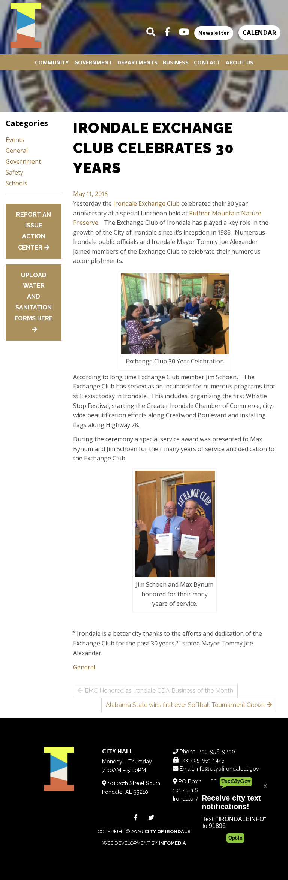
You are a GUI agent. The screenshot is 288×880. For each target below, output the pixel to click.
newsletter (213, 32)
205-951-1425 (207, 760)
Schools (16, 183)
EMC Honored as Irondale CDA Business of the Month (159, 690)
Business (176, 62)
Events (15, 140)
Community (52, 62)
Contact (207, 62)
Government (93, 62)
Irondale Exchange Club (146, 203)
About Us (240, 62)
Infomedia (172, 843)
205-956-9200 (216, 751)
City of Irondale (167, 831)
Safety (14, 172)
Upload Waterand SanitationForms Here (34, 297)
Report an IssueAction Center (33, 231)
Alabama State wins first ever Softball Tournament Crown (185, 704)
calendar (259, 32)
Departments (137, 62)
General (84, 667)
